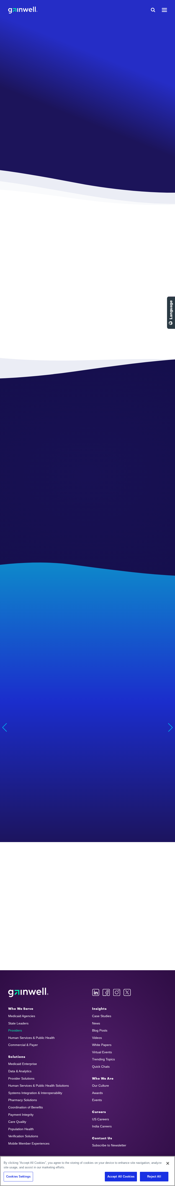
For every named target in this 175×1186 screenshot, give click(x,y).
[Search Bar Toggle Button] (153, 10)
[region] (87, 1171)
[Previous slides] (4, 727)
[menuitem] (45, 1009)
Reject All (154, 1176)
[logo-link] (22, 10)
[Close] (168, 1163)
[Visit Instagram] (116, 992)
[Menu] (164, 10)
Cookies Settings (18, 1176)
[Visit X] (127, 992)
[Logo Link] (28, 992)
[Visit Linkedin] (95, 992)
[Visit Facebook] (106, 992)
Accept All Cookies (120, 1176)
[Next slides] (170, 727)
